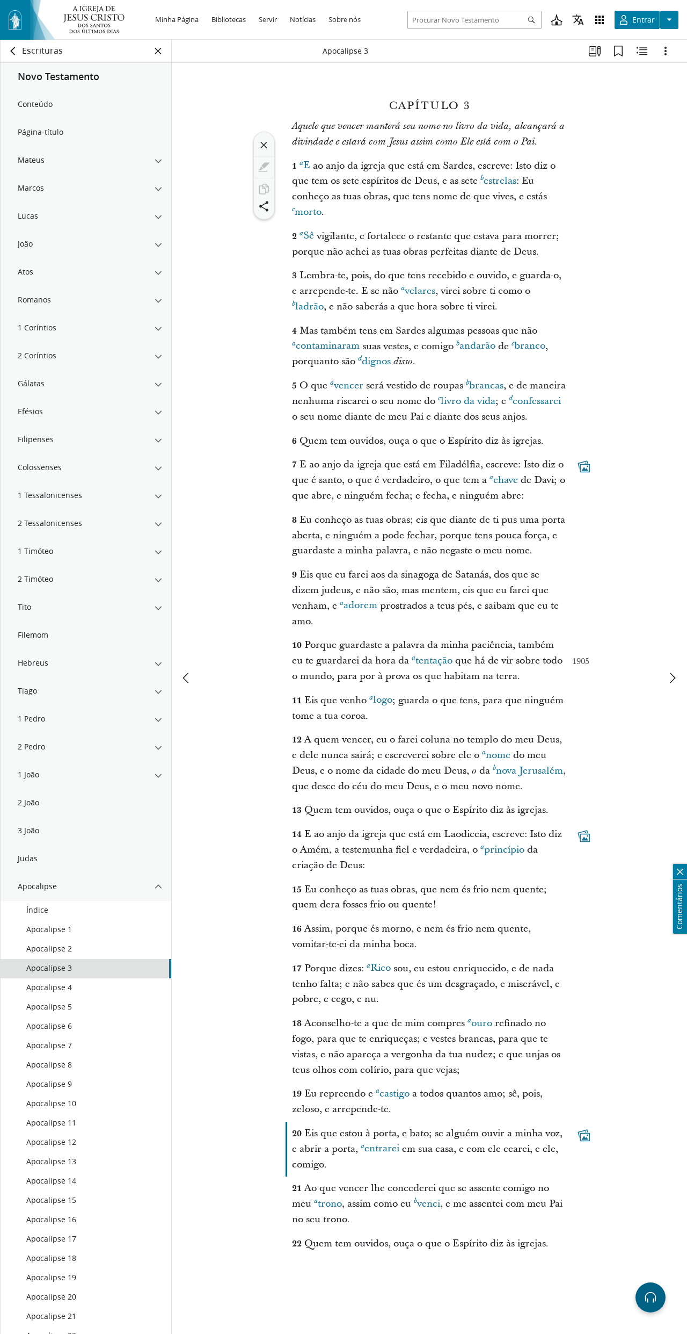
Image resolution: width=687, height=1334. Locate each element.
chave (505, 480)
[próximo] (672, 678)
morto (308, 212)
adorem (360, 605)
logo (382, 700)
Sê (308, 236)
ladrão (309, 306)
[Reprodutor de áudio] (650, 1297)
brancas (486, 385)
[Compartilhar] (264, 206)
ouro (481, 1023)
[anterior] (187, 678)
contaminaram (328, 346)
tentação (433, 660)
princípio (504, 849)
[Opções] (665, 51)
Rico (380, 968)
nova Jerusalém (529, 770)
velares (420, 291)
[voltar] (13, 51)
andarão (477, 346)
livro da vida (468, 401)
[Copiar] (264, 189)
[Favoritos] (618, 51)
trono (330, 1203)
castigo (394, 1093)
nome (498, 755)
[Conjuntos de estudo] (594, 51)
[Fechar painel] (158, 51)
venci (428, 1203)
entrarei (381, 1149)
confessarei (537, 401)
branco (529, 346)
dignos (376, 361)
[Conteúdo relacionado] (642, 51)
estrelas (500, 181)
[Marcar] (264, 167)
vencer (348, 385)
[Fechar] (264, 145)
